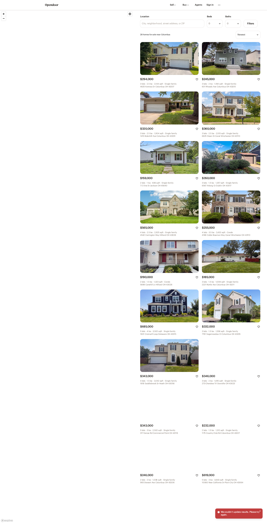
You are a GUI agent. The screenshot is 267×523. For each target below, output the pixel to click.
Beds (209, 17)
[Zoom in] (3, 14)
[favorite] (197, 79)
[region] (67, 266)
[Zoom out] (3, 18)
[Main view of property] (169, 58)
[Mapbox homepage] (7, 520)
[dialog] (239, 514)
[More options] (219, 5)
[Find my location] (130, 14)
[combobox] (214, 24)
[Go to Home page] (51, 5)
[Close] (260, 511)
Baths (228, 17)
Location (144, 17)
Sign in (210, 5)
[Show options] (220, 24)
